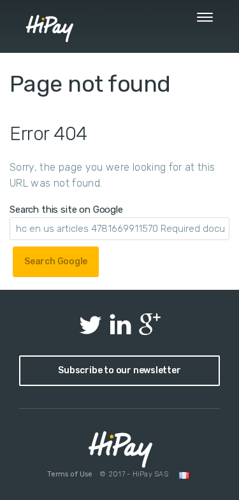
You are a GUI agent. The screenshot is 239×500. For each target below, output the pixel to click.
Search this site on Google (66, 209)
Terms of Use (69, 474)
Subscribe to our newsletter (119, 370)
